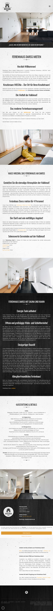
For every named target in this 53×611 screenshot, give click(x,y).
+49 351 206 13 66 (26, 516)
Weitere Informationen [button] (27, 536)
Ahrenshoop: (6, 245)
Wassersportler (22, 230)
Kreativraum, (21, 90)
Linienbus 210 (46, 550)
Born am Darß (6, 250)
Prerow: (5, 246)
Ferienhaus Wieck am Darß (24, 205)
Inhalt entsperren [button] (26, 533)
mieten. (14, 388)
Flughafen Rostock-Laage (43, 577)
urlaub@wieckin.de (30, 519)
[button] (49, 6)
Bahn (20, 550)
